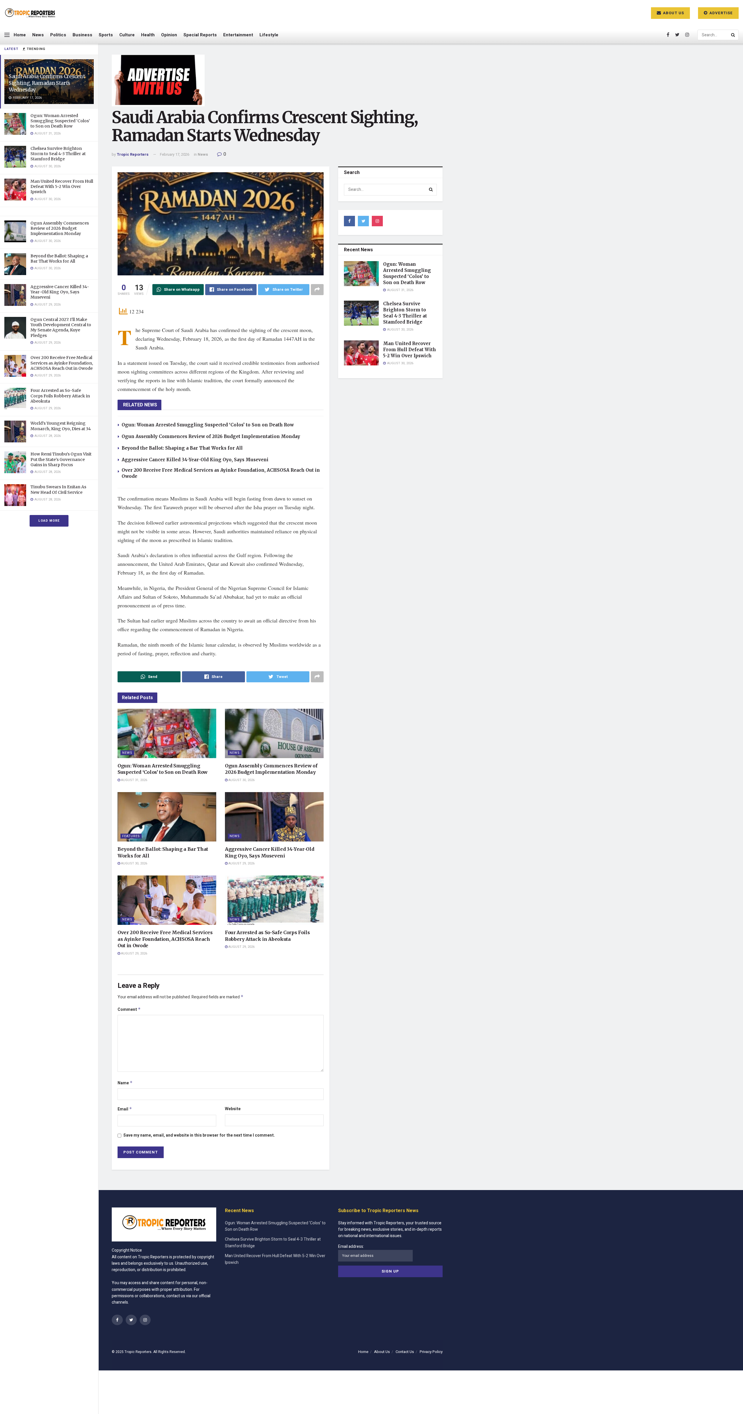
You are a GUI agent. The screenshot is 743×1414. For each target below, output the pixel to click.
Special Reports (200, 35)
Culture (127, 35)
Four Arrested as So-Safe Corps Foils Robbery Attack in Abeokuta (60, 395)
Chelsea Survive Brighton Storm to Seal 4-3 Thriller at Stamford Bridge (58, 154)
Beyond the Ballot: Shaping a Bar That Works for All (59, 258)
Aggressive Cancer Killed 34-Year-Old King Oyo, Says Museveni (59, 292)
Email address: (351, 1246)
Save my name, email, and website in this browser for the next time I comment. (199, 1135)
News (38, 35)
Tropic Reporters (133, 154)
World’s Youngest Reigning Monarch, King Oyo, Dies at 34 (60, 426)
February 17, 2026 (174, 154)
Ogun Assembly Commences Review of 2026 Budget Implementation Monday (59, 228)
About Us (673, 13)
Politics (58, 35)
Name (125, 1083)
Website (233, 1109)
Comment (129, 1009)
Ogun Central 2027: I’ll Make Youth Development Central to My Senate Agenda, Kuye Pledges (60, 327)
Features (131, 836)
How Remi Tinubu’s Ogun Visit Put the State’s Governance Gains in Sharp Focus (60, 459)
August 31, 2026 (133, 780)
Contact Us (405, 1351)
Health (148, 35)
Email (125, 1109)
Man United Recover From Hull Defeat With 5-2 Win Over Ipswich (61, 186)
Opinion (169, 35)
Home (20, 35)
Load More (49, 520)
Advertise (720, 13)
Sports (106, 35)
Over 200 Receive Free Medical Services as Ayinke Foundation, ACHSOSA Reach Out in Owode (61, 363)
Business (82, 35)
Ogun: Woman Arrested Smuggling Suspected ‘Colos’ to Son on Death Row (60, 121)
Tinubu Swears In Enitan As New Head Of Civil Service (58, 489)
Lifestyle (268, 35)
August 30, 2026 (241, 780)
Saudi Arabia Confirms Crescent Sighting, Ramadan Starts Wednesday (47, 83)
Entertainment (238, 35)
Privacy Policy (431, 1351)
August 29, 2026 (241, 863)
